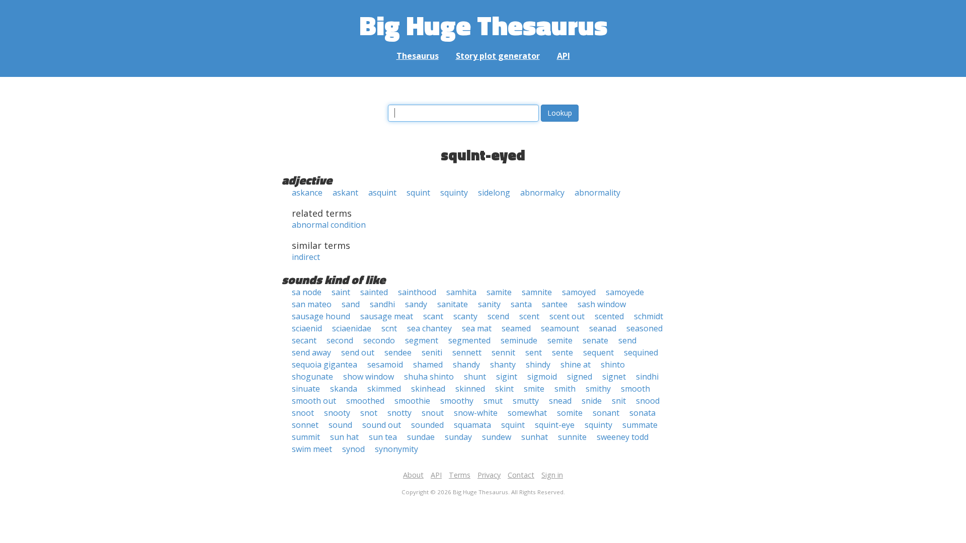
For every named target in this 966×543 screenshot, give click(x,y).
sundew (496, 436)
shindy (538, 364)
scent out (567, 316)
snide (592, 400)
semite (560, 340)
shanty (503, 364)
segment (421, 340)
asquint (382, 192)
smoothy (456, 400)
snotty (399, 412)
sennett (466, 352)
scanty (465, 316)
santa (521, 304)
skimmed (384, 388)
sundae (421, 436)
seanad (602, 328)
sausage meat (386, 316)
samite (499, 292)
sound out (381, 424)
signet (614, 376)
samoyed (579, 292)
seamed (516, 328)
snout (433, 412)
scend (498, 316)
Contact (521, 475)
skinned (470, 388)
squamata (472, 424)
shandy (466, 364)
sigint (506, 376)
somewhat (527, 412)
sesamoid (385, 364)
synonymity (396, 449)
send (627, 340)
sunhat (534, 436)
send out (357, 352)
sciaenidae (351, 328)
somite (570, 412)
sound (340, 424)
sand (351, 304)
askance (307, 192)
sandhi (382, 304)
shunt (475, 376)
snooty (337, 412)
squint (418, 192)
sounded (427, 424)
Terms (459, 475)
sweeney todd (623, 436)
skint (504, 388)
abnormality (597, 192)
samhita (461, 292)
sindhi (647, 376)
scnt (389, 328)
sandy (416, 304)
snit (619, 400)
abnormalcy (542, 192)
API (563, 55)
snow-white (476, 412)
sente (562, 352)
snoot (303, 412)
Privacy (489, 475)
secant (304, 340)
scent (529, 316)
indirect (306, 256)
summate (640, 424)
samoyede (625, 292)
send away (311, 352)
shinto (613, 364)
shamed (428, 364)
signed (579, 376)
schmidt (648, 316)
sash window (602, 304)
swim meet (312, 449)
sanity (489, 304)
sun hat (344, 436)
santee (555, 304)
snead (560, 400)
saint (341, 292)
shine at (575, 364)
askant (345, 192)
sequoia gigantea (324, 364)
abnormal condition (329, 224)
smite (534, 388)
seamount (560, 328)
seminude (519, 340)
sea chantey (429, 328)
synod (353, 449)
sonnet (305, 424)
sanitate (452, 304)
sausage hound (321, 316)
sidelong (494, 192)
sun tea (383, 436)
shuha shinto (429, 376)
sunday (458, 436)
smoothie (412, 400)
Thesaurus (417, 55)
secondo (379, 340)
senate (595, 340)
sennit (503, 352)
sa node (306, 292)
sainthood (417, 292)
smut (493, 400)
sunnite (572, 436)
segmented (469, 340)
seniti (432, 352)
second (340, 340)
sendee (398, 352)
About (413, 475)
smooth (635, 388)
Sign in (552, 475)
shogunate (312, 376)
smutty (526, 400)
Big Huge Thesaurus (483, 25)
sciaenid (307, 328)
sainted (374, 292)
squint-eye (555, 424)
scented (609, 316)
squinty (454, 192)
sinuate (306, 388)
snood (648, 400)
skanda (343, 388)
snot (368, 412)
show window (368, 376)
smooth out (314, 400)
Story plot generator (498, 55)
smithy (598, 388)
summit (306, 436)
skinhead (428, 388)
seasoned (644, 328)
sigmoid (542, 376)
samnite (537, 292)
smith (565, 388)
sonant (606, 412)
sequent (598, 352)
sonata (642, 412)
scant (433, 316)
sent (533, 352)
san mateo (312, 304)
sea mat (477, 328)
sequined (641, 352)
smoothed (365, 400)
